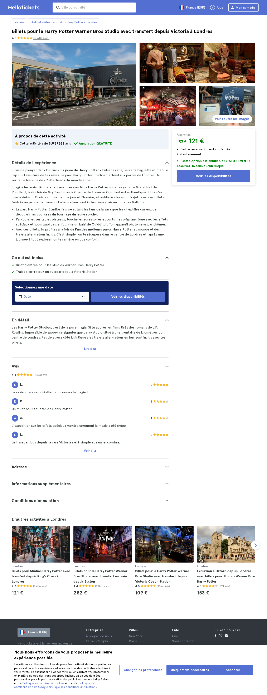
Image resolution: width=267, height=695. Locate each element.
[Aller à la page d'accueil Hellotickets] (24, 7)
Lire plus (90, 349)
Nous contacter (183, 641)
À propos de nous (99, 636)
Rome (133, 641)
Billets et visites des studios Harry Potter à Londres (63, 22)
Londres (19, 22)
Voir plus (90, 451)
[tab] (90, 162)
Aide (175, 636)
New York (135, 636)
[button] (90, 162)
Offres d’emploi (97, 641)
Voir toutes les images (232, 119)
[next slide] (255, 545)
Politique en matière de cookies (43, 683)
